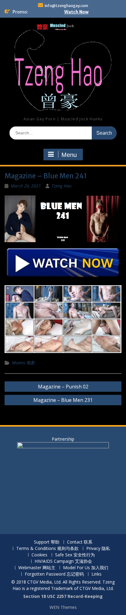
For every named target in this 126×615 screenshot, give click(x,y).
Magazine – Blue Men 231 (63, 400)
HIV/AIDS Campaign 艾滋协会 (63, 561)
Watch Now (76, 12)
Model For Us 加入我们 (85, 568)
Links (96, 574)
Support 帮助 (46, 542)
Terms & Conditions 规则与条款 (47, 549)
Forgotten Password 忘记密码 (54, 574)
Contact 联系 (79, 542)
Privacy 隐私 (98, 549)
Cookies (39, 555)
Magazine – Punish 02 (63, 386)
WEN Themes (63, 607)
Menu (69, 154)
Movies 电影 (23, 363)
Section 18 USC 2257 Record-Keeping (63, 596)
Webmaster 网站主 (36, 568)
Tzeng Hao (62, 186)
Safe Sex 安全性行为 (75, 555)
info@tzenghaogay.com (66, 5)
